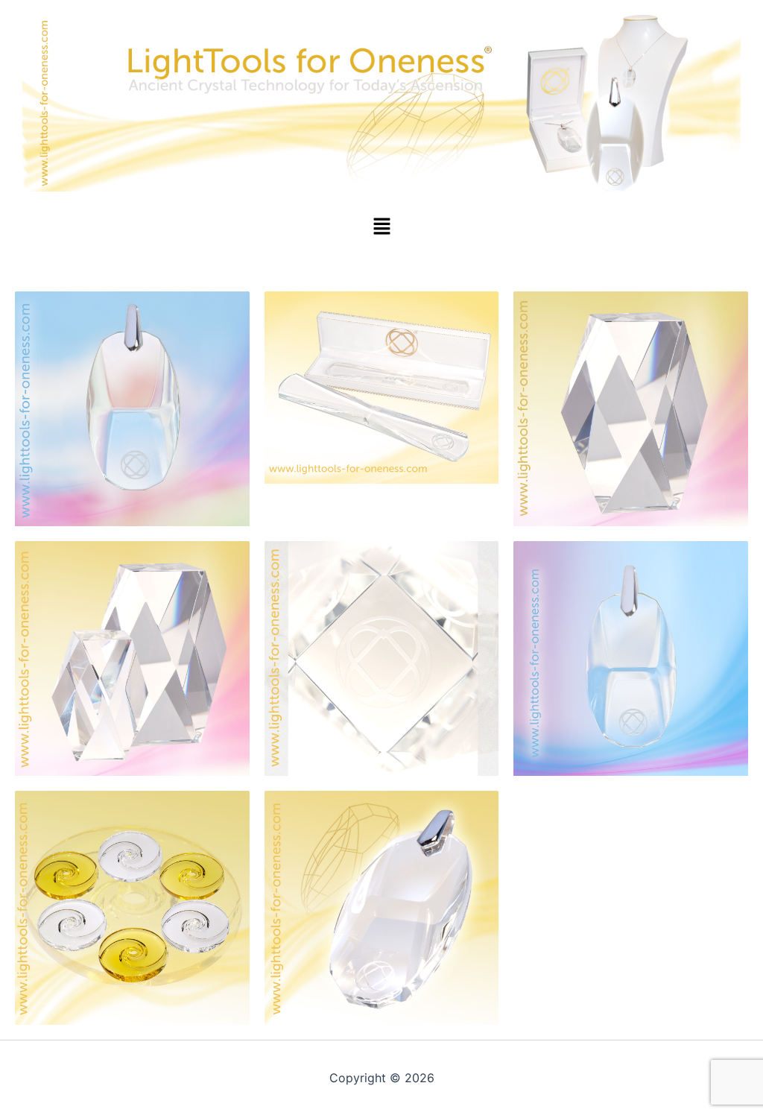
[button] (381, 227)
